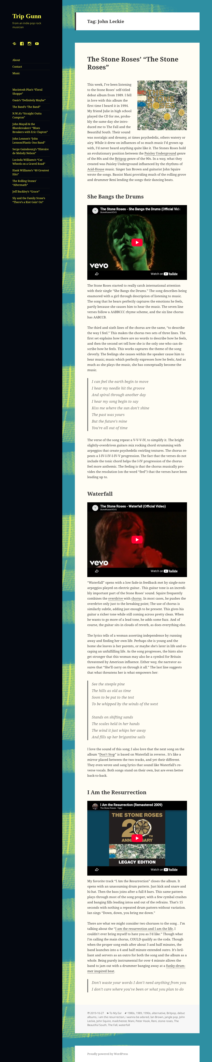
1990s (147, 1013)
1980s (131, 1013)
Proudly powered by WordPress (107, 1054)
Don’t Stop (107, 754)
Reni (154, 1021)
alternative (158, 1013)
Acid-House (95, 169)
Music (16, 73)
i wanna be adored (137, 1017)
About (16, 60)
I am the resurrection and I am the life (144, 929)
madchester (119, 1021)
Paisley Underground (160, 153)
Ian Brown (156, 1017)
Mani (131, 1021)
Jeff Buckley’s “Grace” (26, 191)
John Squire (103, 1021)
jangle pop (171, 1017)
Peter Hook (143, 1021)
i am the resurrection (111, 1017)
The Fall (112, 1025)
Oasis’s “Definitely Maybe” (29, 100)
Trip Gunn (26, 16)
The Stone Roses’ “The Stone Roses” (132, 63)
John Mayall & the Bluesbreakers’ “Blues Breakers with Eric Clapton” (30, 128)
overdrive (116, 598)
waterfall (124, 1025)
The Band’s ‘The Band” (26, 107)
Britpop (120, 158)
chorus (136, 598)
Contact (17, 66)
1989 (139, 1013)
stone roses (165, 1021)
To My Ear (115, 1013)
